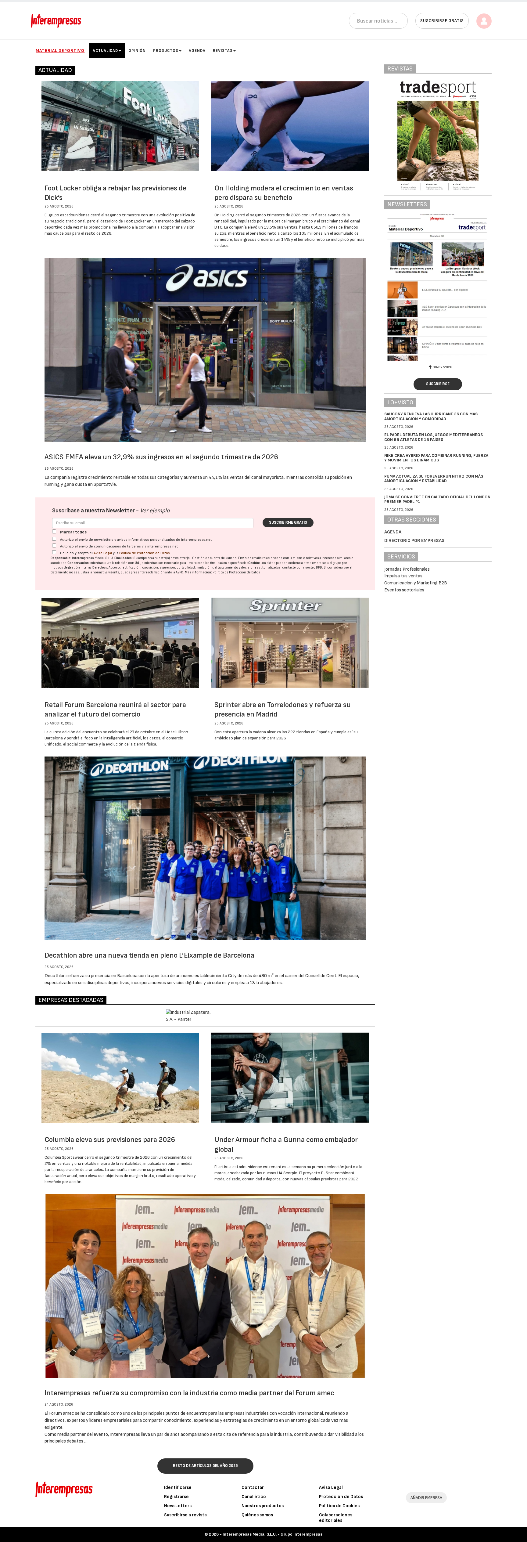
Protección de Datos (341, 1497)
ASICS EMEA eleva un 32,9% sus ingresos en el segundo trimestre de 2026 (161, 457)
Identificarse (178, 1487)
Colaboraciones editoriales (335, 1517)
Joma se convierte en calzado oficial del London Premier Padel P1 (437, 499)
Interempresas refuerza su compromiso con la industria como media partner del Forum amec (189, 1393)
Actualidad (105, 50)
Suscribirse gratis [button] (442, 20)
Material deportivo (60, 50)
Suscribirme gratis (288, 522)
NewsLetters (178, 1506)
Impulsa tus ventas (403, 576)
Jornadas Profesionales (407, 569)
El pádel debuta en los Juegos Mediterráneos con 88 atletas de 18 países (433, 437)
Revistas (223, 50)
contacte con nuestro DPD (302, 567)
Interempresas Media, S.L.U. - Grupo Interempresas (272, 1534)
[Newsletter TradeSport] (432, 287)
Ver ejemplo (155, 510)
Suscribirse (438, 383)
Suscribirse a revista (185, 1515)
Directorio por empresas (414, 540)
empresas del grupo (326, 563)
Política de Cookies (339, 1506)
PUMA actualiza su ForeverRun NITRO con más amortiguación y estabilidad (433, 478)
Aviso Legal (103, 553)
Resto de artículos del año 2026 (205, 1465)
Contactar (253, 1487)
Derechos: (100, 567)
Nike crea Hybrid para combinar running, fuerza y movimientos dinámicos (436, 458)
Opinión (137, 50)
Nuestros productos (263, 1506)
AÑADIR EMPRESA (426, 1497)
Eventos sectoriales (404, 590)
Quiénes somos (257, 1515)
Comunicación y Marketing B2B (415, 583)
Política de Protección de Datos (144, 553)
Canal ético (254, 1497)
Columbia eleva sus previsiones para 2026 (110, 1139)
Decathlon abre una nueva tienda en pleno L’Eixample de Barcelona (149, 955)
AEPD (179, 572)
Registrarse (176, 1497)
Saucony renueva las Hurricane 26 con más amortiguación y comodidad (431, 416)
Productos (165, 50)
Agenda (197, 50)
